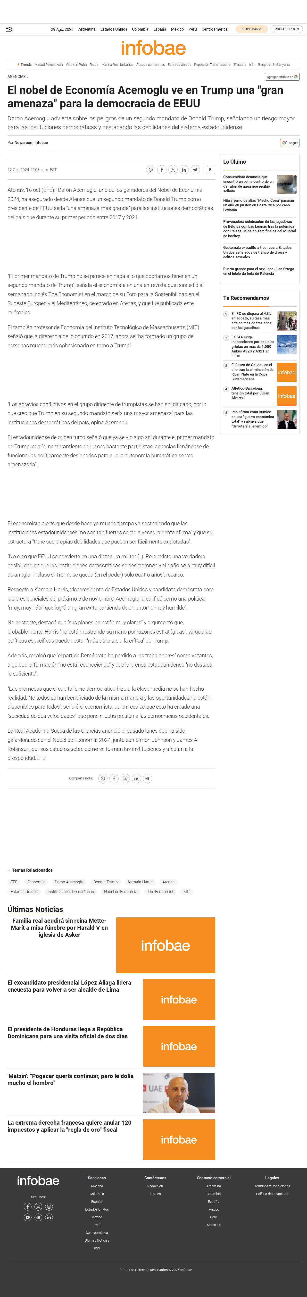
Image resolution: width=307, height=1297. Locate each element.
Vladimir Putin (76, 65)
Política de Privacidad (272, 1194)
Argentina (87, 29)
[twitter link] (38, 1207)
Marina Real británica (117, 65)
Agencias (17, 76)
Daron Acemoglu (69, 882)
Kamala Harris (140, 882)
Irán (252, 65)
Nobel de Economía (120, 891)
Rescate (240, 65)
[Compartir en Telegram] (195, 169)
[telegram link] (38, 1217)
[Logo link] (154, 47)
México (177, 29)
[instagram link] (49, 1207)
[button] (9, 29)
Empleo (155, 1194)
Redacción (155, 1186)
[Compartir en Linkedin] (184, 169)
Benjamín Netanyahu (274, 65)
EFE (14, 882)
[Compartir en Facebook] (161, 169)
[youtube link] (28, 1217)
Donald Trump (105, 882)
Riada (94, 65)
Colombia (140, 29)
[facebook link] (28, 1207)
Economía (36, 882)
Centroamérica (215, 29)
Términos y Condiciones (272, 1186)
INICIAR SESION (287, 29)
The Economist (160, 891)
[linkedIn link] (49, 1217)
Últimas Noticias (97, 1240)
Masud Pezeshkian (48, 65)
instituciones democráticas (71, 891)
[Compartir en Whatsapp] (150, 169)
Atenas (168, 882)
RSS (97, 1248)
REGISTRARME (252, 29)
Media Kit (214, 1225)
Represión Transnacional (212, 65)
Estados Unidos (113, 29)
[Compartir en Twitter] (173, 169)
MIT (186, 891)
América (97, 1186)
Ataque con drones (150, 65)
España (159, 29)
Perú (193, 29)
